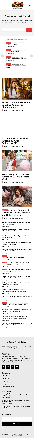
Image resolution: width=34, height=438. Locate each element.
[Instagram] (8, 367)
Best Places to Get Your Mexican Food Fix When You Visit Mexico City (15, 303)
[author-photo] (3, 110)
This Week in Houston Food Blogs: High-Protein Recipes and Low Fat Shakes (15, 317)
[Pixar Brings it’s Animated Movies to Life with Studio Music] (17, 160)
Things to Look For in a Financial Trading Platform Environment (16, 57)
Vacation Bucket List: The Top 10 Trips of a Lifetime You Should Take (16, 277)
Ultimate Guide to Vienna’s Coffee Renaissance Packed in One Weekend (14, 290)
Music (3, 397)
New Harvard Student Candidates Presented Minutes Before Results (16, 65)
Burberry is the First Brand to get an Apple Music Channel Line (16, 105)
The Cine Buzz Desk (9, 110)
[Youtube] (17, 367)
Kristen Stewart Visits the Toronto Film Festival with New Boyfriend (16, 256)
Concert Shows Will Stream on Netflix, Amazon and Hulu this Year (16, 212)
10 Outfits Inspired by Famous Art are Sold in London (16, 43)
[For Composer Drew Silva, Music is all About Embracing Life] (17, 124)
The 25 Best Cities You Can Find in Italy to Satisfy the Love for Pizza (16, 263)
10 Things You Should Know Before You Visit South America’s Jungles (16, 283)
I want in (16, 423)
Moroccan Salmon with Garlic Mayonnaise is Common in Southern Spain (16, 310)
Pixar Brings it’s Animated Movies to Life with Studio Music (16, 176)
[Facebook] (3, 367)
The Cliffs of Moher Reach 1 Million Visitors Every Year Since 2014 (16, 270)
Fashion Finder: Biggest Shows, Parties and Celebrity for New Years (16, 230)
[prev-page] (2, 55)
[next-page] (31, 55)
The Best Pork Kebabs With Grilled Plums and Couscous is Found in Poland (17, 297)
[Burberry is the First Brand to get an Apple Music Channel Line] (17, 89)
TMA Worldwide (18, 435)
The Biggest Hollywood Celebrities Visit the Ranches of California (16, 243)
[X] (12, 367)
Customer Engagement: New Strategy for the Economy (16, 50)
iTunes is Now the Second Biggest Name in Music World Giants (16, 223)
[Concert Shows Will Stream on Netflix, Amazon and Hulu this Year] (17, 196)
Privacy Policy (20, 427)
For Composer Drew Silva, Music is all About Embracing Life (15, 140)
